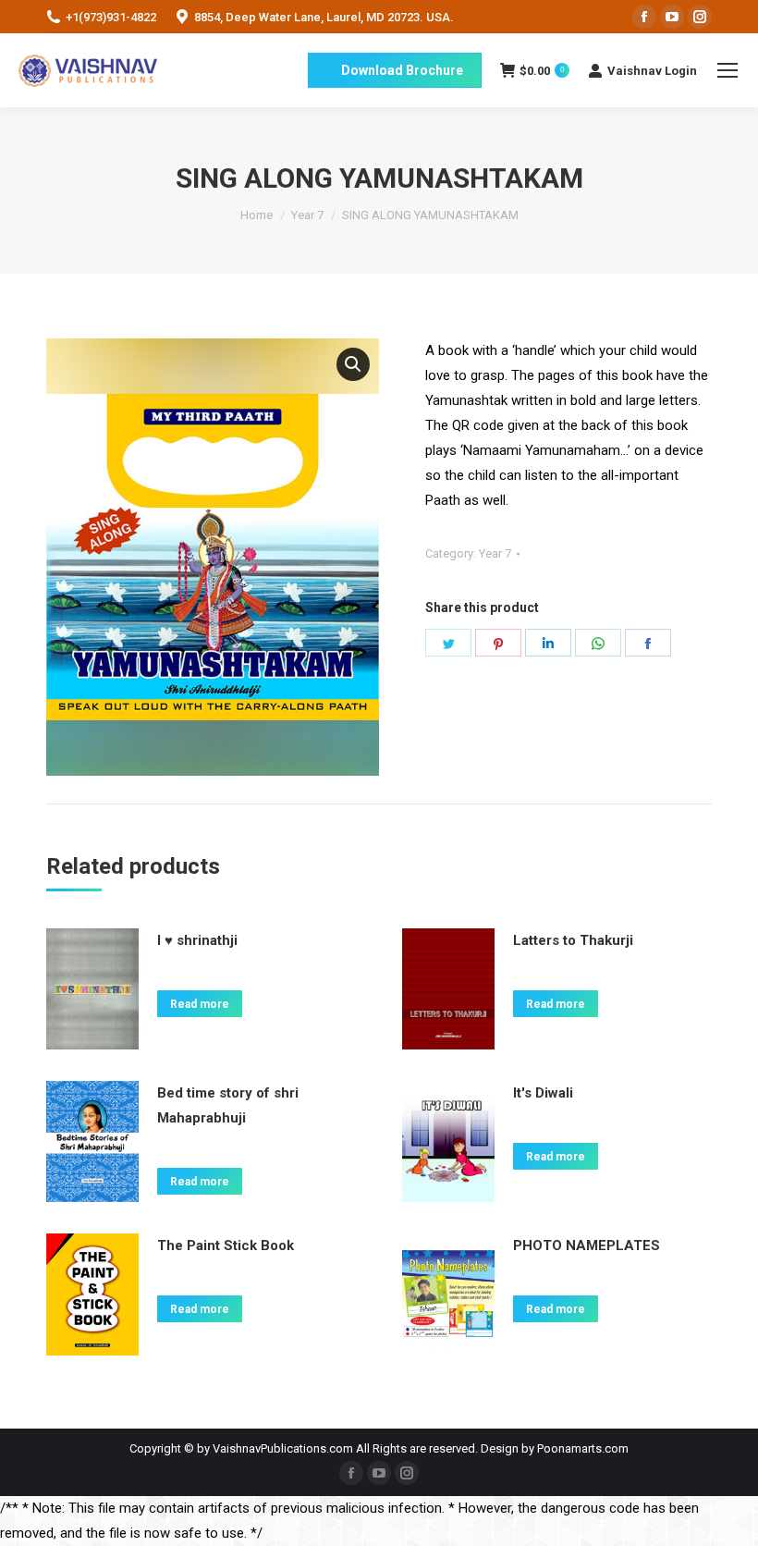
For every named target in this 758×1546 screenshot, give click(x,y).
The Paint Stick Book (225, 1245)
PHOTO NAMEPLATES (586, 1245)
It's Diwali (543, 1093)
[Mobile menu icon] (727, 70)
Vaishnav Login (652, 71)
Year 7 (495, 553)
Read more (199, 1004)
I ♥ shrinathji (197, 940)
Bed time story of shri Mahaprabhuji (228, 1105)
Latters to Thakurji (573, 940)
